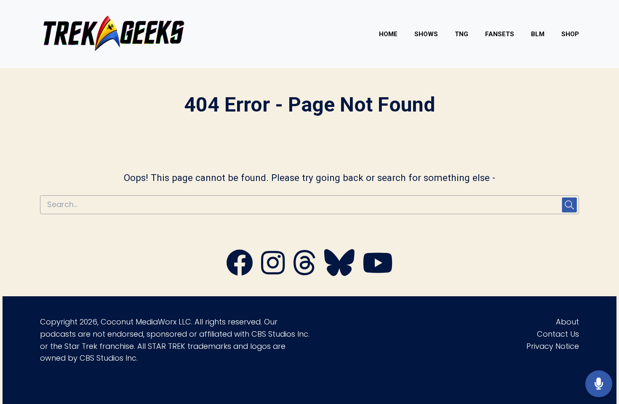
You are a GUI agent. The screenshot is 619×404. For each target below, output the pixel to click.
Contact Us (558, 334)
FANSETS (499, 34)
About (567, 321)
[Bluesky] (339, 271)
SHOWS (426, 34)
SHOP (570, 34)
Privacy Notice (552, 346)
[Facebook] (239, 271)
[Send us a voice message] (599, 384)
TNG (461, 34)
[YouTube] (378, 271)
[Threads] (304, 271)
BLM (537, 34)
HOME (388, 34)
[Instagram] (273, 271)
